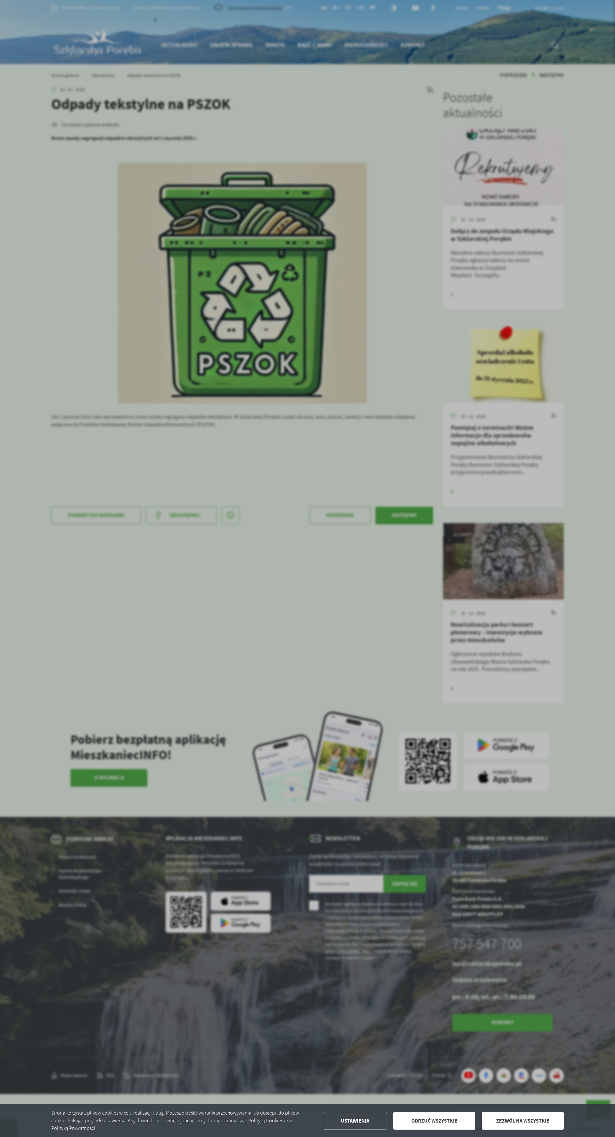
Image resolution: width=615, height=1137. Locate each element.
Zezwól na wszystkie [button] (522, 1120)
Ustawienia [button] (355, 1120)
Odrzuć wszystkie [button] (434, 1120)
